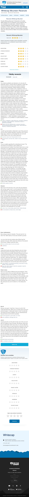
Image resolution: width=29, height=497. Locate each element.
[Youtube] (9, 485)
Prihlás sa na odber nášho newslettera (14, 472)
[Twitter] (13, 485)
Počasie (16, 15)
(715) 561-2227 (6, 443)
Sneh (11, 15)
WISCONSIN (4, 12)
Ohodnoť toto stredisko (14, 69)
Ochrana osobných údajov (14, 475)
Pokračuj (14, 421)
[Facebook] (20, 485)
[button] (23, 7)
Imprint (14, 474)
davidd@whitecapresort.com (10, 445)
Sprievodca (4, 15)
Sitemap (14, 478)
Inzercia (14, 470)
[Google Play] (11, 489)
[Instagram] (16, 485)
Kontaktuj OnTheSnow (14, 468)
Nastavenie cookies (14, 481)
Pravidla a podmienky (14, 477)
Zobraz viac (14, 344)
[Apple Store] (19, 489)
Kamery (22, 15)
